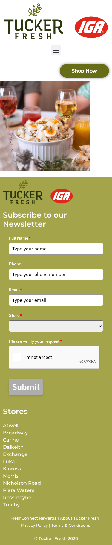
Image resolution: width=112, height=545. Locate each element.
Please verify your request (35, 341)
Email (15, 289)
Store (15, 315)
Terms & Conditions (70, 525)
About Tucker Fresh (79, 518)
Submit (26, 386)
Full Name (20, 238)
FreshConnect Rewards (33, 518)
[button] (56, 50)
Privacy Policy (34, 525)
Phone (15, 264)
